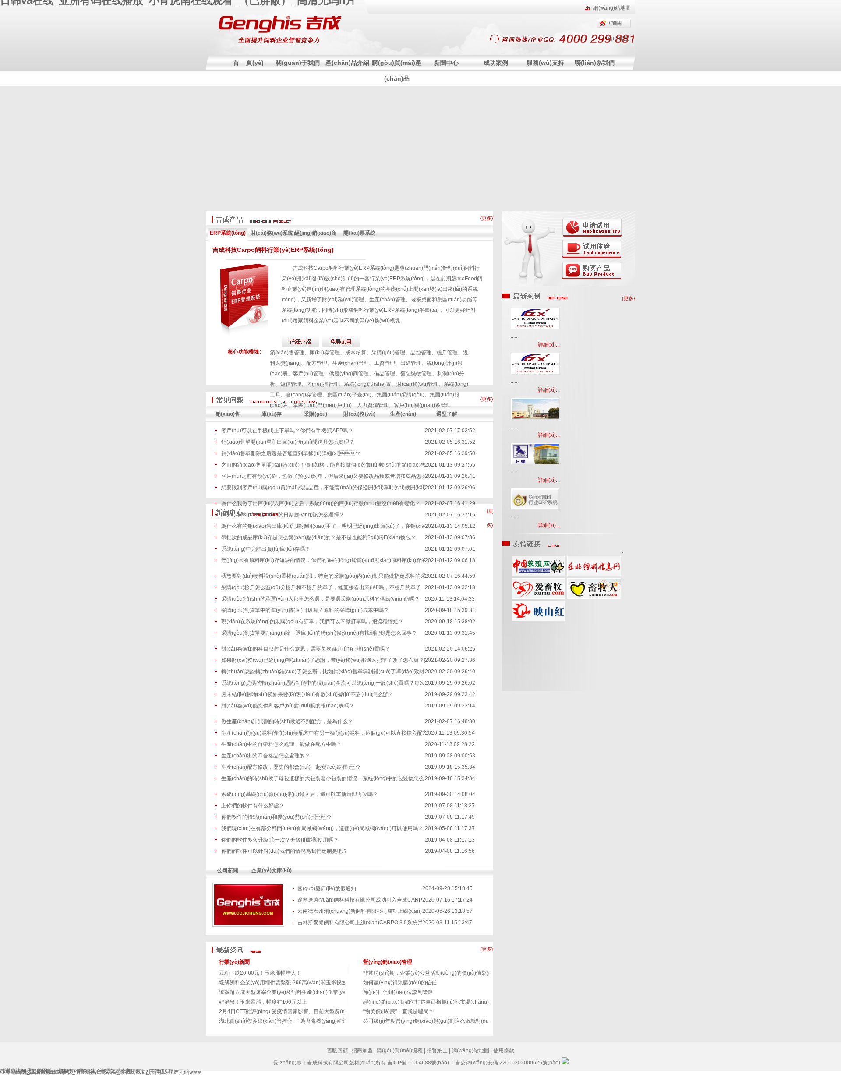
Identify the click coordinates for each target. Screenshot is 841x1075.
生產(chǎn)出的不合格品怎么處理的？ (265, 756)
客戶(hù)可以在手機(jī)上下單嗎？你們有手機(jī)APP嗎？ (287, 431)
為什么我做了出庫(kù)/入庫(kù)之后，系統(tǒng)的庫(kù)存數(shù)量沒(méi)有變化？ (320, 503)
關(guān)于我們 (298, 62)
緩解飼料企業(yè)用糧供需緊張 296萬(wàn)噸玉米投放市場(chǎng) (297, 983)
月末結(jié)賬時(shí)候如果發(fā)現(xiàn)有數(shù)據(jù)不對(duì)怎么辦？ (307, 694)
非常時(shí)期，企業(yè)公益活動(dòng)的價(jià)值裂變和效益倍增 (440, 973)
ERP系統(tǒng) (228, 233)
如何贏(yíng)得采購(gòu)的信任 (400, 983)
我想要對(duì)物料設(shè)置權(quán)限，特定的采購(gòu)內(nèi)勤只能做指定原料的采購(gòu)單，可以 (323, 576)
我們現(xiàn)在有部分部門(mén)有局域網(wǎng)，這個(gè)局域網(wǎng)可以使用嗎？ (322, 828)
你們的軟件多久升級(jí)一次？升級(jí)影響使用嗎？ (280, 840)
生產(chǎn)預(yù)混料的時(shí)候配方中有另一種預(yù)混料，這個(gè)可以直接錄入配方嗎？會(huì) (323, 733)
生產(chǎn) (403, 414)
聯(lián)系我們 (595, 62)
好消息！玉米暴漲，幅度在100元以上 (263, 1002)
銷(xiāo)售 (228, 414)
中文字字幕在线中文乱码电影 (133, 1072)
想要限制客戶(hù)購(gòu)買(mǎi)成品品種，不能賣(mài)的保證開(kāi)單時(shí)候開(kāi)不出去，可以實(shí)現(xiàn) (323, 487)
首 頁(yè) (248, 62)
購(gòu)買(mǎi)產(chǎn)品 (396, 70)
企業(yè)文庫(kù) (271, 870)
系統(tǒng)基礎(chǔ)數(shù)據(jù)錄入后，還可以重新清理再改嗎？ (299, 794)
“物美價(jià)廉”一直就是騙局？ (398, 1011)
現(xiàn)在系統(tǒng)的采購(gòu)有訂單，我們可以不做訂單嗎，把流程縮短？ (312, 622)
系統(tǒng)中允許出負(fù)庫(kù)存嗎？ (265, 549)
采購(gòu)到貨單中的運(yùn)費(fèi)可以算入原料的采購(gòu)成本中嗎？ (305, 610)
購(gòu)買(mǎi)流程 (400, 1050)
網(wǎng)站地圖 (612, 8)
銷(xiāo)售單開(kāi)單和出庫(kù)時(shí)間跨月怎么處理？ (287, 442)
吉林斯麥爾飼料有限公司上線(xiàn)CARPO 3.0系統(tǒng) (359, 922)
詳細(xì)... (549, 345)
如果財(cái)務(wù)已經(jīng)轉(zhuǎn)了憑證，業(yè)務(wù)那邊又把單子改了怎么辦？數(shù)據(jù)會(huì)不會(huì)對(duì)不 (323, 660)
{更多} (486, 218)
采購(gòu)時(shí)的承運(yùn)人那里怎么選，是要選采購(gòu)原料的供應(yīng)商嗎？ (320, 599)
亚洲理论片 (84, 1072)
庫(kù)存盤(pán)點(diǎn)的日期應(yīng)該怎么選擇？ (282, 515)
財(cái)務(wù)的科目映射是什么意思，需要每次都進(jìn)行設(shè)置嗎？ (305, 649)
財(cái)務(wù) (359, 414)
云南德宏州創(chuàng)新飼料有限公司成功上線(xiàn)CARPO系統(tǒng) (359, 911)
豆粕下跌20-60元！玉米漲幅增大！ (260, 973)
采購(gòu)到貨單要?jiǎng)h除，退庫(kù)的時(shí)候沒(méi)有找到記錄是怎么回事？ (319, 633)
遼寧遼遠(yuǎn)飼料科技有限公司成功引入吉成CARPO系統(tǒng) (359, 900)
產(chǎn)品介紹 (347, 62)
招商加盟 (362, 1050)
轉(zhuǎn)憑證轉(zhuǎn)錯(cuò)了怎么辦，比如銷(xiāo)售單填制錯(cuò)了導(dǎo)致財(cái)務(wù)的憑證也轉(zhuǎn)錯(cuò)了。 (323, 671)
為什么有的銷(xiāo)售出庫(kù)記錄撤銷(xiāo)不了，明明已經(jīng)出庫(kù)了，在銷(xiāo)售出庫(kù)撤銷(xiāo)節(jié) (323, 526)
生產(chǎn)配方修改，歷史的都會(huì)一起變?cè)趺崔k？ (290, 767)
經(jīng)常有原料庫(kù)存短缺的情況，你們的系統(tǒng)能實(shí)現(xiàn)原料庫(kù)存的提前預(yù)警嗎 (323, 560)
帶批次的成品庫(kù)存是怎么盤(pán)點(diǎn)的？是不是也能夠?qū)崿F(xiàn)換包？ (318, 537)
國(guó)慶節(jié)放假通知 (326, 888)
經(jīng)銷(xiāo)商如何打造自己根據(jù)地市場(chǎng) (426, 1002)
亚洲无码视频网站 (21, 1072)
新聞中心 (446, 62)
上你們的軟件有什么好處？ (252, 806)
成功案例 (496, 62)
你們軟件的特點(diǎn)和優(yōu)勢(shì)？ (276, 817)
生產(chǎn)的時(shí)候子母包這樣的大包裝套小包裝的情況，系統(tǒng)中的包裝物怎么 (322, 778)
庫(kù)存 (271, 414)
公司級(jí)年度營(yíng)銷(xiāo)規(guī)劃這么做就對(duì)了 (430, 1021)
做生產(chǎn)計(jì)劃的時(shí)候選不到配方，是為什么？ (287, 721)
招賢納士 (437, 1050)
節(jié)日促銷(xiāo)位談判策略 (398, 992)
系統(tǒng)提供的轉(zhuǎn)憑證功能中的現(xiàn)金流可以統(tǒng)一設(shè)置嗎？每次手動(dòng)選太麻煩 (323, 683)
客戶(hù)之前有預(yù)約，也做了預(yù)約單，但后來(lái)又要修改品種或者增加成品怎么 (323, 476)
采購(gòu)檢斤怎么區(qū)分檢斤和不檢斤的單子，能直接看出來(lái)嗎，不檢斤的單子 (321, 587)
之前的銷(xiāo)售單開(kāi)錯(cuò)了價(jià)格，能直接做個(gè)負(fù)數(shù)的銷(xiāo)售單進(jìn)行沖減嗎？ (323, 465)
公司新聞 (227, 870)
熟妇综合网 (56, 1072)
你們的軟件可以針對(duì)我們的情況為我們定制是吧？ (284, 851)
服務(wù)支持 (545, 62)
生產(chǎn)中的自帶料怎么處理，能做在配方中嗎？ (281, 744)
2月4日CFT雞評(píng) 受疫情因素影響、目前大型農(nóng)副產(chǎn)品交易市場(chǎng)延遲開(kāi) (335, 1011)
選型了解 (446, 414)
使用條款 (503, 1050)
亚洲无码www (184, 1072)
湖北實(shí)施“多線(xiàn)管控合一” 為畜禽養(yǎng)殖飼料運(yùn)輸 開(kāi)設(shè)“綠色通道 (326, 1021)
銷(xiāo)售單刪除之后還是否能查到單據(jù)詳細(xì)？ (290, 453)
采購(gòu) (315, 414)
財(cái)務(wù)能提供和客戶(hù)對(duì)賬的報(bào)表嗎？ (287, 706)
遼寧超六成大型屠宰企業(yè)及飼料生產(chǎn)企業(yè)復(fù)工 (292, 992)
